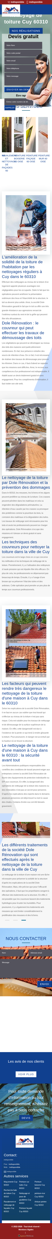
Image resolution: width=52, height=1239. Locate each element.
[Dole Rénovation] (11, 10)
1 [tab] (7, 920)
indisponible (17, 2)
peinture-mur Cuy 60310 (40, 1195)
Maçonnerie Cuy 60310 (10, 1183)
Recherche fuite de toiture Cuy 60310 (10, 1193)
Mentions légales (26, 1229)
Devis (26, 1118)
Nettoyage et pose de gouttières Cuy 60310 (25, 1198)
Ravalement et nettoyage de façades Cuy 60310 (10, 1206)
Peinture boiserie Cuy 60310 (40, 1185)
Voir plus (26, 1074)
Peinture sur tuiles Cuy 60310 (24, 1185)
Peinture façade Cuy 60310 (25, 1209)
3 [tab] (23, 920)
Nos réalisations (26, 30)
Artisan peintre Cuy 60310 (40, 1203)
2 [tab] (15, 920)
